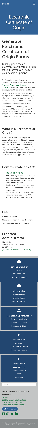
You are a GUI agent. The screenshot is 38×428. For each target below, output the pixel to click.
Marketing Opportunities (19, 323)
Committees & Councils (19, 346)
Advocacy (19, 343)
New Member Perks (19, 277)
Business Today (19, 367)
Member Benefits (19, 294)
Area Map (19, 374)
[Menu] (34, 3)
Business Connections (19, 350)
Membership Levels (19, 274)
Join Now (19, 270)
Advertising (19, 377)
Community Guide (19, 370)
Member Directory (19, 301)
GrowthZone (28, 425)
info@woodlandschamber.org (13, 405)
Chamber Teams (19, 298)
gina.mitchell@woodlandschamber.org (16, 249)
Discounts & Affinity (19, 326)
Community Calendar (19, 319)
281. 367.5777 (7, 398)
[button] (10, 409)
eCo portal (20, 185)
